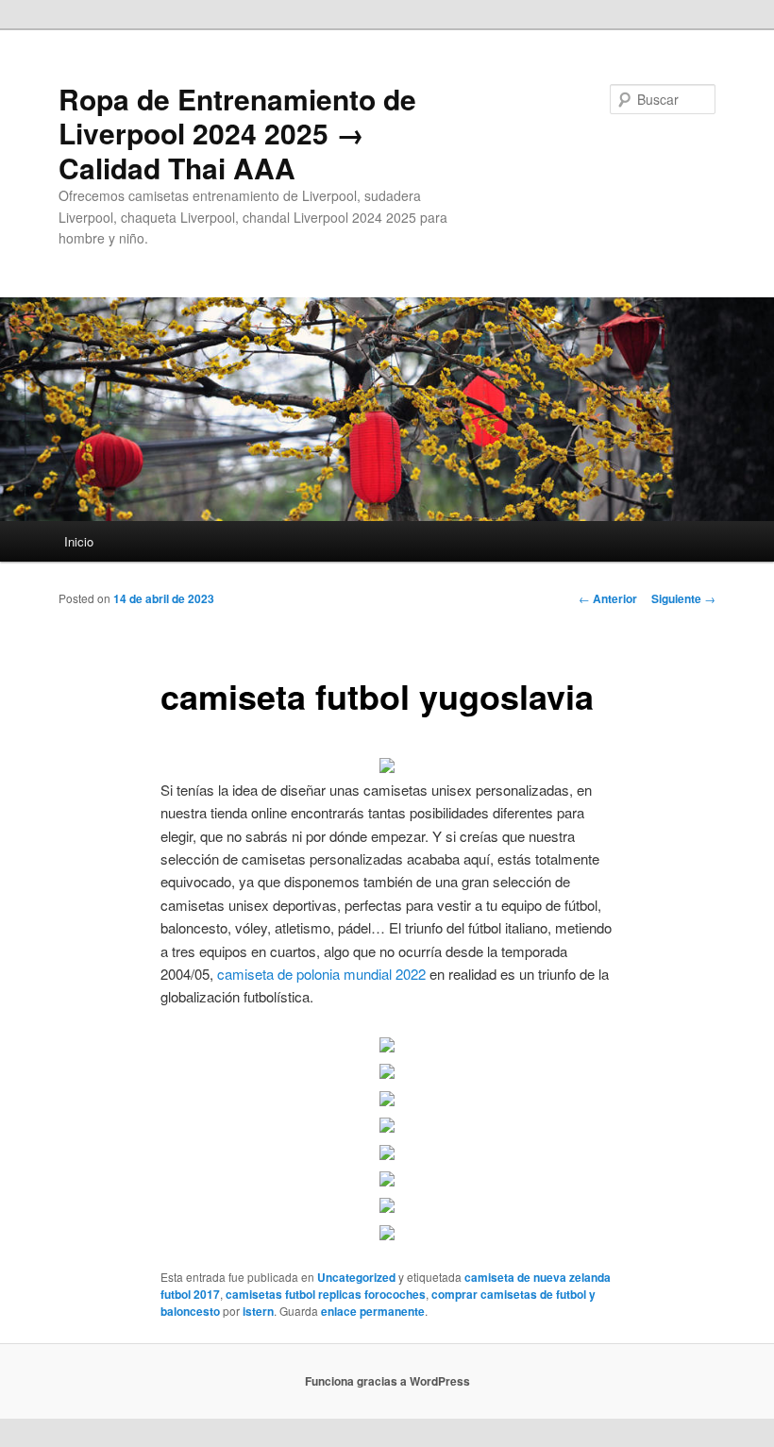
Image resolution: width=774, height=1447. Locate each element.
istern (258, 1311)
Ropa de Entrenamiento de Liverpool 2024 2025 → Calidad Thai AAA (237, 133)
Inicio (78, 541)
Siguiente (683, 598)
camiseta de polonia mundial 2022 (321, 974)
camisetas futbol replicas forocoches (326, 1294)
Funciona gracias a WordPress (387, 1380)
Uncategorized (356, 1277)
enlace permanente (373, 1311)
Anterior (608, 598)
